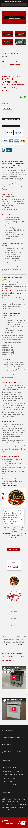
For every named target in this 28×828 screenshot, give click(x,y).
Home (3, 53)
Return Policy (19, 771)
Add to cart (7, 108)
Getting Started (8, 781)
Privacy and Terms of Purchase (13, 774)
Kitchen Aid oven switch (19, 63)
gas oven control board (8, 63)
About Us (6, 778)
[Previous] (5, 497)
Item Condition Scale (9, 785)
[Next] (22, 497)
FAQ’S (13, 778)
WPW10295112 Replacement (14, 64)
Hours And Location (9, 767)
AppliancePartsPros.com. (10, 485)
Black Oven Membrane (21, 61)
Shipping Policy (8, 771)
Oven (6, 53)
